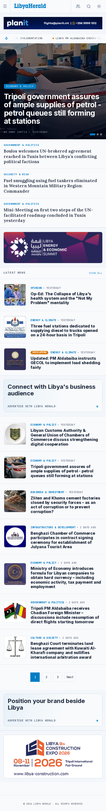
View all (95, 273)
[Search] (89, 6)
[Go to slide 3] (101, 134)
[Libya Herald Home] (30, 6)
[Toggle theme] (99, 6)
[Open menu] (5, 6)
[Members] (78, 6)
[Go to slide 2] (98, 134)
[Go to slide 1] (92, 134)
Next (70, 677)
